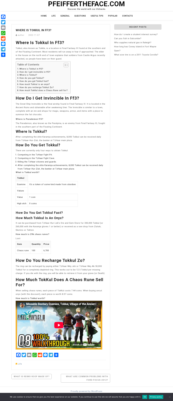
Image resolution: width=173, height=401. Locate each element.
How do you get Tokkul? (31, 78)
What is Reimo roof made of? (31, 376)
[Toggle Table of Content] (65, 65)
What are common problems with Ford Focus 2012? (87, 378)
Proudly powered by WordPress (86, 391)
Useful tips (97, 16)
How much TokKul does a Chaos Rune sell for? (43, 90)
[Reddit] (3, 38)
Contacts (127, 16)
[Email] (3, 27)
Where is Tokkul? (28, 75)
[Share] (3, 54)
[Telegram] (3, 49)
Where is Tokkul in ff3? (31, 69)
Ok (145, 397)
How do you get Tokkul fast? (34, 81)
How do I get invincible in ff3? (34, 72)
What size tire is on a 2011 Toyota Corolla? (136, 55)
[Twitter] (3, 22)
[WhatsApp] (3, 33)
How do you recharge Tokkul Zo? (36, 87)
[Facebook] (3, 17)
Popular (112, 16)
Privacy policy (156, 397)
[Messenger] (3, 44)
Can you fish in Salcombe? (127, 38)
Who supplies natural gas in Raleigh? (132, 42)
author (21, 35)
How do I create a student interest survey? (136, 34)
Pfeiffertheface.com (86, 4)
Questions (80, 16)
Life (53, 16)
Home (44, 16)
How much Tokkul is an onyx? (34, 84)
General (65, 16)
